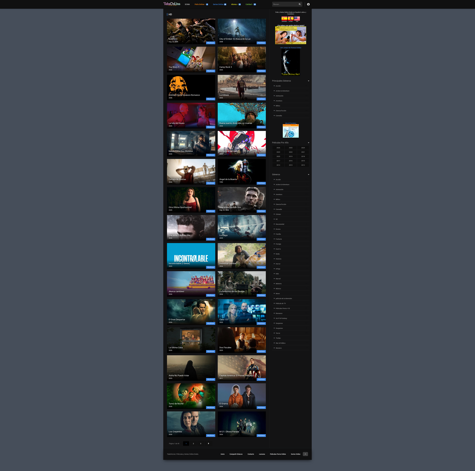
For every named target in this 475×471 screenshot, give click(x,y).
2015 (303, 161)
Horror (278, 264)
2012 (303, 165)
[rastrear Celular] (291, 137)
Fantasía (279, 239)
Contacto (251, 454)
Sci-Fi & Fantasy (281, 318)
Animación (279, 96)
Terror (278, 333)
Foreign (278, 244)
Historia (278, 259)
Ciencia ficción (281, 111)
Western (279, 348)
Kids (277, 274)
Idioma (234, 4)
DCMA (187, 4)
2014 (278, 165)
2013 (290, 165)
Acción (278, 86)
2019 (290, 156)
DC (277, 219)
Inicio (223, 454)
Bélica (278, 106)
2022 (290, 152)
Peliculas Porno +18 (283, 308)
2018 (303, 156)
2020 (278, 156)
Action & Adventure (282, 91)
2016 (290, 161)
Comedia (279, 116)
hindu (278, 254)
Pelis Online (199, 4)
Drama (278, 229)
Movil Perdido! (290, 123)
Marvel (278, 279)
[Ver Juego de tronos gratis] (290, 75)
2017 (278, 161)
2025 (290, 148)
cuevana (262, 454)
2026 (278, 148)
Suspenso (279, 328)
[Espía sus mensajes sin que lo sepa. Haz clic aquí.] (290, 43)
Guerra (278, 249)
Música (278, 289)
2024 (303, 148)
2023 (278, 152)
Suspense (279, 323)
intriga (278, 269)
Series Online (218, 4)
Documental (280, 224)
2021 (303, 152)
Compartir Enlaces (236, 454)
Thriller (278, 338)
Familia (278, 234)
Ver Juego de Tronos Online (290, 48)
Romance (279, 313)
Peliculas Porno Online (278, 454)
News (278, 293)
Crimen (278, 214)
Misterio (279, 284)
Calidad (249, 4)
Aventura (279, 101)
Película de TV (281, 303)
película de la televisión (284, 298)
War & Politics (280, 343)
